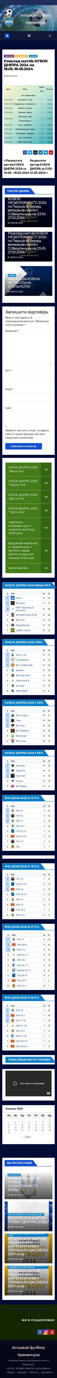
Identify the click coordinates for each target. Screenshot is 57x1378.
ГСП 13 (19, 841)
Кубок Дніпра (21, 56)
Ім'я (8, 370)
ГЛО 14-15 (21, 894)
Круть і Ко (21, 654)
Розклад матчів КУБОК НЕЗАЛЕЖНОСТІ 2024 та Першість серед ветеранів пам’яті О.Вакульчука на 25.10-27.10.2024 (28, 242)
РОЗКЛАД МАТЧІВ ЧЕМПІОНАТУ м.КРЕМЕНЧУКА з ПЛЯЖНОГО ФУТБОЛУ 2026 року (28, 1266)
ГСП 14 (19, 879)
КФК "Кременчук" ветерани (25, 609)
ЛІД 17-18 (21, 1020)
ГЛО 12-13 (21, 831)
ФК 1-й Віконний (24, 665)
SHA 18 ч (20, 1015)
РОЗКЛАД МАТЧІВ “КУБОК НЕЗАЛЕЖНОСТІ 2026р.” (24, 1184)
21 (36, 1127)
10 (9, 1125)
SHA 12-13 (21, 836)
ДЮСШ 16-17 (23, 970)
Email (9, 389)
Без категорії (14, 1175)
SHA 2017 (22, 980)
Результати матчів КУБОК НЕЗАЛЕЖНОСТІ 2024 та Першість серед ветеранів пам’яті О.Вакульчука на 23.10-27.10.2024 (27, 206)
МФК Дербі (21, 690)
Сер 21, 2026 (17, 1195)
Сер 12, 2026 (17, 1291)
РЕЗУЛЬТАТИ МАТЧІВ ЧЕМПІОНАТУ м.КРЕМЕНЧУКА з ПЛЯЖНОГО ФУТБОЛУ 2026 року (27, 1233)
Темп (18, 720)
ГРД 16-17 (22, 975)
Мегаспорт (21, 736)
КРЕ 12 (19, 810)
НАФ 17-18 (21, 1025)
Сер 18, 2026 (17, 1227)
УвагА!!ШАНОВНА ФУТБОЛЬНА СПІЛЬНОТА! (24, 283)
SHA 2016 (22, 944)
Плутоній (20, 775)
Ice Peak (20, 685)
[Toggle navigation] (29, 35)
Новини (33, 56)
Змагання (9, 56)
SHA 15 (19, 904)
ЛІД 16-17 (22, 985)
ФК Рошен (21, 741)
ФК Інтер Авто (23, 675)
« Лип (27, 1136)
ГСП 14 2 (20, 909)
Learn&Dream (22, 660)
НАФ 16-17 (22, 955)
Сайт (8, 407)
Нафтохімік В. (23, 680)
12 (22, 1125)
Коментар (12, 330)
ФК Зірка (20, 603)
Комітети (34, 1372)
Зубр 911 (20, 770)
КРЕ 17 (20, 939)
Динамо (20, 670)
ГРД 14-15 (21, 884)
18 (16, 1127)
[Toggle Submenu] (46, 469)
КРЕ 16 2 (21, 960)
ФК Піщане (21, 786)
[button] (50, 35)
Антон (19, 598)
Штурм (19, 781)
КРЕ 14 (19, 899)
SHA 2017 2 (21, 1041)
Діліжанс (20, 765)
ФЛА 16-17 (22, 965)
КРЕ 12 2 (20, 826)
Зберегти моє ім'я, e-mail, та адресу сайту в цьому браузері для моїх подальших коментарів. (27, 434)
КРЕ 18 (19, 1010)
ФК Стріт (20, 725)
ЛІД (18, 846)
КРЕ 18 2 (20, 1030)
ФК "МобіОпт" (23, 730)
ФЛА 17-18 (21, 1036)
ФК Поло (20, 620)
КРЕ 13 (19, 821)
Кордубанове (22, 625)
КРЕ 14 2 (20, 915)
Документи (46, 1372)
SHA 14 (19, 889)
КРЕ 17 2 (21, 949)
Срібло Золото (23, 630)
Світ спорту (22, 715)
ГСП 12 (19, 815)
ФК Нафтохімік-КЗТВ (26, 615)
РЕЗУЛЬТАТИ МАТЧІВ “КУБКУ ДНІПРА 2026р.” (26, 1215)
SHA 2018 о (22, 1046)
